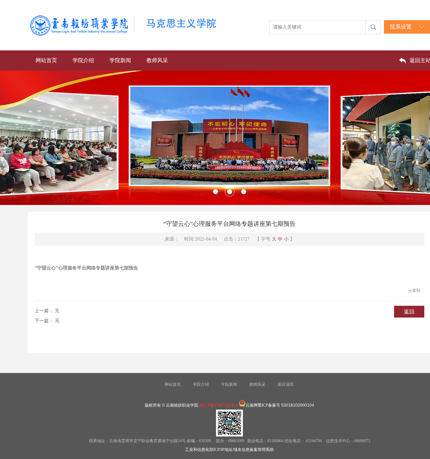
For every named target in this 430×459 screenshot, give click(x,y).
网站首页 (46, 60)
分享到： (416, 290)
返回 (409, 312)
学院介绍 (83, 60)
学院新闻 (120, 60)
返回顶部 (285, 384)
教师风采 (157, 60)
